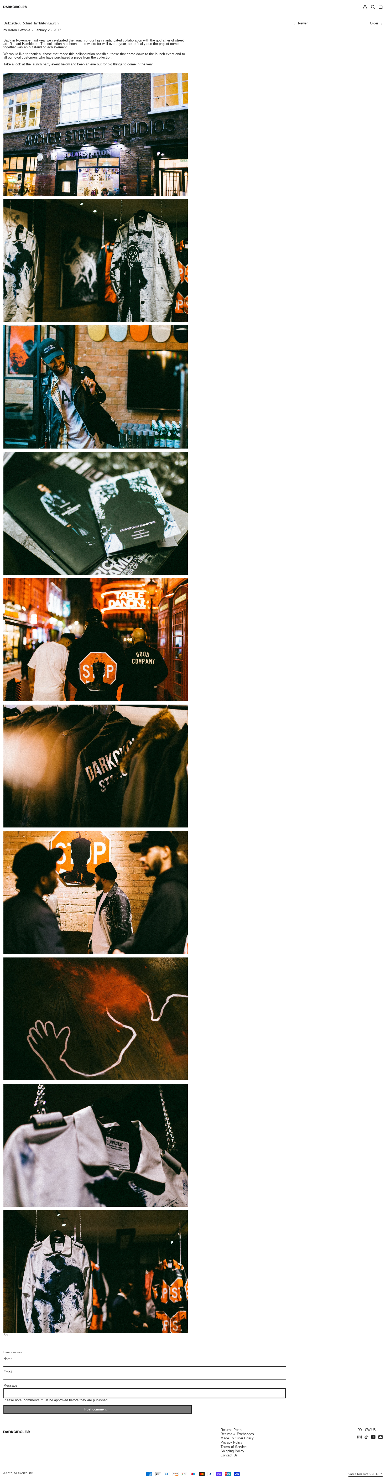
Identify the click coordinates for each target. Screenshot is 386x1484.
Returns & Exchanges (237, 1434)
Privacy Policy (232, 1442)
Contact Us (229, 1455)
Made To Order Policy (237, 1438)
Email (7, 1372)
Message (10, 1385)
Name (7, 1359)
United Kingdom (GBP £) (363, 1473)
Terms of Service (234, 1447)
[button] (373, 7)
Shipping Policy (232, 1451)
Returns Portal (231, 1430)
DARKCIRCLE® (24, 1473)
